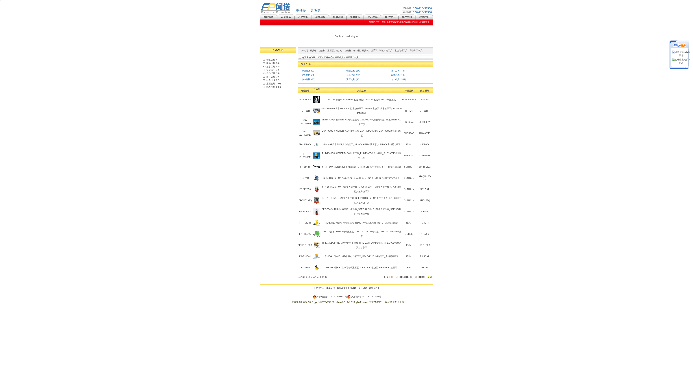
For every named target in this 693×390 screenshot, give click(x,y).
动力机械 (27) (273, 80)
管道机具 (306, 71)
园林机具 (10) (273, 76)
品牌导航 (320, 17)
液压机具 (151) (273, 83)
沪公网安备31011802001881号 (331, 296)
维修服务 (355, 17)
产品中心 (303, 17)
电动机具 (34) (273, 63)
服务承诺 (330, 288)
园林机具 (395, 75)
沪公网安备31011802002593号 (366, 296)
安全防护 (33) (273, 70)
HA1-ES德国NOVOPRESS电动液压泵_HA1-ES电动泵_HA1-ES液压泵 (362, 99)
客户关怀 (390, 17)
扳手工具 (395, 71)
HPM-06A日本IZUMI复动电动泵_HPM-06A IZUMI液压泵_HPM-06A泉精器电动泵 (361, 144)
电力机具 (395, 79)
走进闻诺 (286, 17)
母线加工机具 (416, 50)
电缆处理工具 (401, 50)
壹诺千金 (320, 288)
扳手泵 (374, 50)
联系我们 (424, 17)
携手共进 (407, 17)
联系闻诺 (341, 288)
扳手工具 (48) (273, 66)
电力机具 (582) (273, 87)
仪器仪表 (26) (273, 73)
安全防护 (306, 75)
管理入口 (373, 288)
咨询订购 (338, 17)
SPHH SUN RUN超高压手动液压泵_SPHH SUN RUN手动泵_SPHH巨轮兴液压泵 (361, 167)
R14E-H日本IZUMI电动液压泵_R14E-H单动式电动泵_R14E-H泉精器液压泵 (361, 223)
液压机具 (339, 57)
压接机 (365, 50)
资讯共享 (372, 17)
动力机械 (306, 79)
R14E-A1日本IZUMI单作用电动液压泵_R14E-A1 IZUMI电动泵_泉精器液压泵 (361, 256)
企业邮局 (362, 288)
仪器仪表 (350, 75)
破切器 (356, 50)
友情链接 (352, 288)
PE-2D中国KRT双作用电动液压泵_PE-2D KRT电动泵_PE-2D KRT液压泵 (361, 267)
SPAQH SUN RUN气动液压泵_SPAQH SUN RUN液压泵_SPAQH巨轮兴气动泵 (361, 178)
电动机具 (350, 71)
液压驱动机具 (352, 57)
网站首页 (268, 17)
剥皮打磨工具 (385, 50)
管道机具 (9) (272, 59)
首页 (319, 57)
